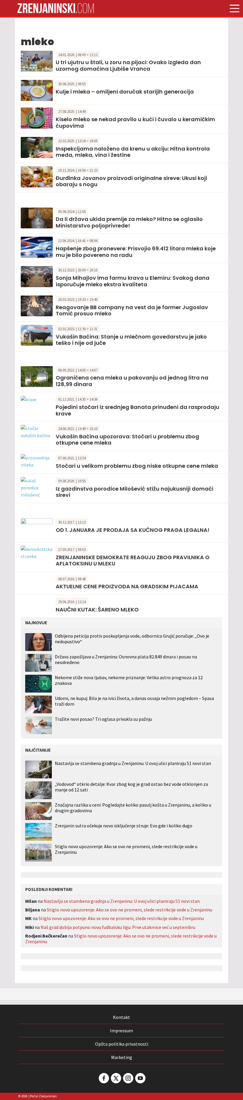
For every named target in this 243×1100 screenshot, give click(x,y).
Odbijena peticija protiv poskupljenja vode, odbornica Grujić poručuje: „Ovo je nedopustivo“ (132, 638)
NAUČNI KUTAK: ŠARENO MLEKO (97, 609)
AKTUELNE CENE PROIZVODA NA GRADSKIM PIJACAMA (127, 586)
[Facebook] (103, 1078)
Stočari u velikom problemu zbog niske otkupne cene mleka (137, 466)
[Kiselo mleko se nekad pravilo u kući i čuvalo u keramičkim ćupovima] (37, 118)
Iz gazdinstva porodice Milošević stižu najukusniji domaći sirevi (134, 492)
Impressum (121, 1030)
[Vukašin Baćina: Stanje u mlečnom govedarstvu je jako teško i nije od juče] (37, 335)
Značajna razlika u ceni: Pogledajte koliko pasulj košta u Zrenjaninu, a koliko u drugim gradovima (133, 807)
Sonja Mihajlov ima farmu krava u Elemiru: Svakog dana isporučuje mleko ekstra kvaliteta (133, 281)
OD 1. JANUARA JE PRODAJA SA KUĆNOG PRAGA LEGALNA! (133, 530)
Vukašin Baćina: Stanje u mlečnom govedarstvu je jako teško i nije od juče (131, 340)
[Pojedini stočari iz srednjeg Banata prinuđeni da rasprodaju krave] (28, 399)
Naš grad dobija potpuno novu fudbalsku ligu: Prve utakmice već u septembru (118, 927)
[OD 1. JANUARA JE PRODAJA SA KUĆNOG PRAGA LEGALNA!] (37, 528)
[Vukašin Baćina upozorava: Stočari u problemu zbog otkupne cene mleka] (37, 431)
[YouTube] (140, 1078)
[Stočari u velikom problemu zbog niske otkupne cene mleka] (37, 461)
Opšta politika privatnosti (121, 1044)
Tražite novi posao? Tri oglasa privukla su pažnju (103, 719)
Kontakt (121, 1017)
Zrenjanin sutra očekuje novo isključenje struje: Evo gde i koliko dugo (123, 826)
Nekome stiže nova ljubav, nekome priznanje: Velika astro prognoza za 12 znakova (129, 680)
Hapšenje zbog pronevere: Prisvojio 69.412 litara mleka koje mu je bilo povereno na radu (136, 252)
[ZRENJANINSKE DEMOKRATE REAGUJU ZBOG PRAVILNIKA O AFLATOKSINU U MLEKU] (37, 552)
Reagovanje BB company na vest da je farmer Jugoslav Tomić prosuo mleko (132, 310)
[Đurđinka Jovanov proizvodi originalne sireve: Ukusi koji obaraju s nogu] (37, 176)
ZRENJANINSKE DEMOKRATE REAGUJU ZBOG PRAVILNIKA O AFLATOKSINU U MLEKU (133, 561)
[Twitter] (115, 1078)
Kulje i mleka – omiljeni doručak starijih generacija (125, 91)
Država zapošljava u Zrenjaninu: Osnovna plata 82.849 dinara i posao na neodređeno (126, 659)
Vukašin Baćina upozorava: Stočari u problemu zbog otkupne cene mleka (127, 440)
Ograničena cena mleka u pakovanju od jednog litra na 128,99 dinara (132, 381)
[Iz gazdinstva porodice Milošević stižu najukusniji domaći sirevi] (37, 487)
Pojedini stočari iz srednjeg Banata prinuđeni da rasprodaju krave (137, 410)
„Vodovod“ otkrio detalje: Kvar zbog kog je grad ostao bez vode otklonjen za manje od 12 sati (131, 787)
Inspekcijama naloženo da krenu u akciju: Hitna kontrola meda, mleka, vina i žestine (133, 152)
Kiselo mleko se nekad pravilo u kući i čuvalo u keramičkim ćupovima (135, 122)
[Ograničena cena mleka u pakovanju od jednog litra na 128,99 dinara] (37, 376)
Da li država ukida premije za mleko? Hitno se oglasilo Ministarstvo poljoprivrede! (129, 222)
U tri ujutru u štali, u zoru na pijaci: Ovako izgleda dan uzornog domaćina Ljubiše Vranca (128, 65)
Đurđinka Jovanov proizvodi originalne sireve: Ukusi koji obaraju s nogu (131, 181)
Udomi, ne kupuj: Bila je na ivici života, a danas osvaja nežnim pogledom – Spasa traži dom (134, 701)
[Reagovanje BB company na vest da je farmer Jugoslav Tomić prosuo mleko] (37, 305)
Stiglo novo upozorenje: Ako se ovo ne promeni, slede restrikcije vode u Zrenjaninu (126, 849)
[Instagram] (127, 1078)
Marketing (121, 1057)
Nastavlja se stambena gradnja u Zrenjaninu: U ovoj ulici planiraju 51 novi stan (133, 763)
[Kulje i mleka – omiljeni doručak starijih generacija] (37, 90)
